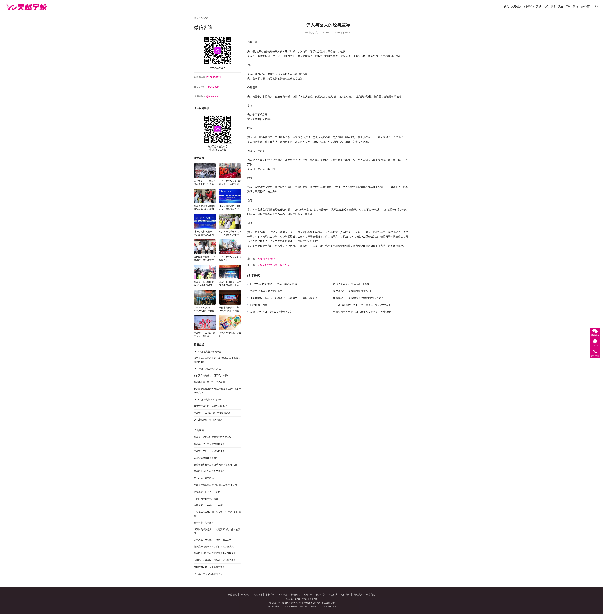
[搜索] (596, 6)
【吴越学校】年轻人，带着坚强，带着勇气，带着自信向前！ (284, 297)
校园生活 (307, 594)
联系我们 (585, 6)
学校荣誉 (270, 594)
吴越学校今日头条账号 (308, 606)
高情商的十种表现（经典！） (208, 498)
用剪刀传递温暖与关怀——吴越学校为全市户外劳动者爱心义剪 (230, 233)
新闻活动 (529, 6)
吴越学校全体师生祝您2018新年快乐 (270, 311)
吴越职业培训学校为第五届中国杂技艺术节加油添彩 (230, 284)
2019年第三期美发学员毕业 (207, 351)
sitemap (280, 603)
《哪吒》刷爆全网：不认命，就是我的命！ (215, 560)
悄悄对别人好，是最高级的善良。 (210, 567)
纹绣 (575, 6)
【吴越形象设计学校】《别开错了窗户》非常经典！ (362, 304)
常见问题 (257, 594)
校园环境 (282, 594)
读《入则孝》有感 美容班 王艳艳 (351, 284)
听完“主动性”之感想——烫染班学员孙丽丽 (273, 284)
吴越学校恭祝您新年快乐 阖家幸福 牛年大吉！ (216, 485)
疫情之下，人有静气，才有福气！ (210, 505)
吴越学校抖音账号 (273, 606)
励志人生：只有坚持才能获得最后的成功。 (215, 539)
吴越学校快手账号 (290, 606)
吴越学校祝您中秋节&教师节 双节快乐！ (213, 437)
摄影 (553, 6)
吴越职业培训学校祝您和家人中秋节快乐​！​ (215, 553)
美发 (538, 6)
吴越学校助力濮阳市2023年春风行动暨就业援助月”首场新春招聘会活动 (204, 284)
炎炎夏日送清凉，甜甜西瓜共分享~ (211, 375)
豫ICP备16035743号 (294, 603)
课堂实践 (333, 594)
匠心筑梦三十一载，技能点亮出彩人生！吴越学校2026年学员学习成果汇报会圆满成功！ (205, 183)
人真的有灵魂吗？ (267, 258)
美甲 (568, 6)
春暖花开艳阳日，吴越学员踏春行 (210, 406)
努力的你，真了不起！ (205, 478)
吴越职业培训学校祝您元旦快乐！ (210, 471)
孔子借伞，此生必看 (204, 522)
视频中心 (320, 594)
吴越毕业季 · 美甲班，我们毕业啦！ (211, 382)
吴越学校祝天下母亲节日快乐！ (209, 444)
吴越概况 (516, 6)
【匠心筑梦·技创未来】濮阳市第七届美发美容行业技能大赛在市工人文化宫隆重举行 (205, 233)
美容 (560, 6)
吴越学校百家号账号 (328, 606)
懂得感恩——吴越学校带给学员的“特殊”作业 (358, 297)
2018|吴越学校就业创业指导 (208, 419)
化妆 (546, 6)
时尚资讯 (345, 594)
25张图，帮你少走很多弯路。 (208, 573)
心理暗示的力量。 (260, 304)
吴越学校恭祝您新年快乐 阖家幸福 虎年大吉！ (216, 464)
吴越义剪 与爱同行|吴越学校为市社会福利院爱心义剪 (205, 208)
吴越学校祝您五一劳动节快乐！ (209, 451)
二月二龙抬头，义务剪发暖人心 (230, 258)
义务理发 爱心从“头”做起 (230, 334)
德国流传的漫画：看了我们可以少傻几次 (214, 546)
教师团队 (295, 594)
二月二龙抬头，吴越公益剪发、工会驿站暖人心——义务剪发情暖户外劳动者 (230, 183)
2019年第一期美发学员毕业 (207, 399)
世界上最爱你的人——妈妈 (207, 491)
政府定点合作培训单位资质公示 (319, 602)
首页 (506, 6)
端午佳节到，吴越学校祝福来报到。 (353, 291)
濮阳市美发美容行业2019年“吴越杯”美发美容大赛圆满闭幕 (229, 309)
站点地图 (273, 603)
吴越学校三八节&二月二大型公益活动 (204, 334)
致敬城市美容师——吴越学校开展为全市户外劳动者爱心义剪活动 (205, 259)
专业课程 (245, 594)
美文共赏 (313, 32)
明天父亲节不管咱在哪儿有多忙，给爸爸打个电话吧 (362, 311)
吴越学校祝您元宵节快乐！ (207, 457)
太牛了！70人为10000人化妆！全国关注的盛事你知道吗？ (205, 309)
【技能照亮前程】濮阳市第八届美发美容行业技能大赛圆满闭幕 (230, 208)
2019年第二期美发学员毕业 (207, 368)
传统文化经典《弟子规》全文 (273, 264)
